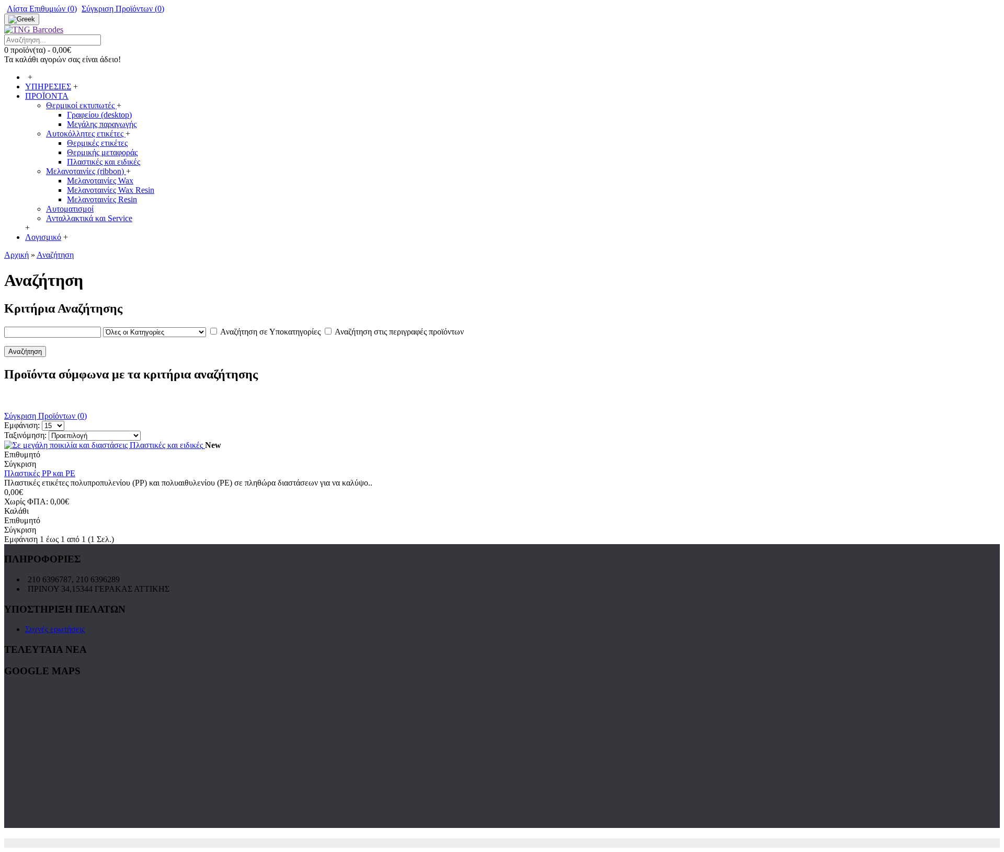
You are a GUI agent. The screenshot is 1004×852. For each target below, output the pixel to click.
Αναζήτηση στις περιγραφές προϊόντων (399, 331)
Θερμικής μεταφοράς (102, 152)
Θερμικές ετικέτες (97, 143)
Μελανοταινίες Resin (102, 199)
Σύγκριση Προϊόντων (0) (45, 415)
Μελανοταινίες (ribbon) (86, 171)
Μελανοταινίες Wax (100, 180)
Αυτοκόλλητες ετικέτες (86, 133)
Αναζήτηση (55, 254)
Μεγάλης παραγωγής (101, 124)
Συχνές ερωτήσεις (55, 629)
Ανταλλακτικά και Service (89, 218)
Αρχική (16, 254)
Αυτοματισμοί (70, 208)
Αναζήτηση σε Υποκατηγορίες (270, 331)
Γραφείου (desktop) (99, 114)
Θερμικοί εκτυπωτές (81, 105)
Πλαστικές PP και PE (39, 473)
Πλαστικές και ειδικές (103, 161)
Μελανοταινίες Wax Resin (110, 190)
